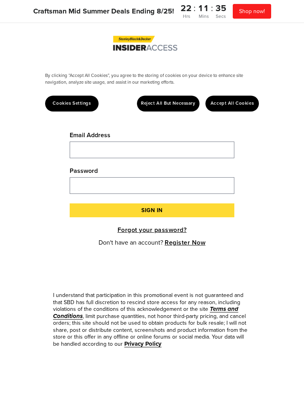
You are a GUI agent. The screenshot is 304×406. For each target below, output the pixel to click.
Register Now (185, 242)
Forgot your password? (152, 229)
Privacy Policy (143, 343)
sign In (152, 210)
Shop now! (252, 11)
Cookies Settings (72, 103)
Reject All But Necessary (168, 103)
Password (84, 171)
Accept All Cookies (232, 103)
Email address (90, 135)
